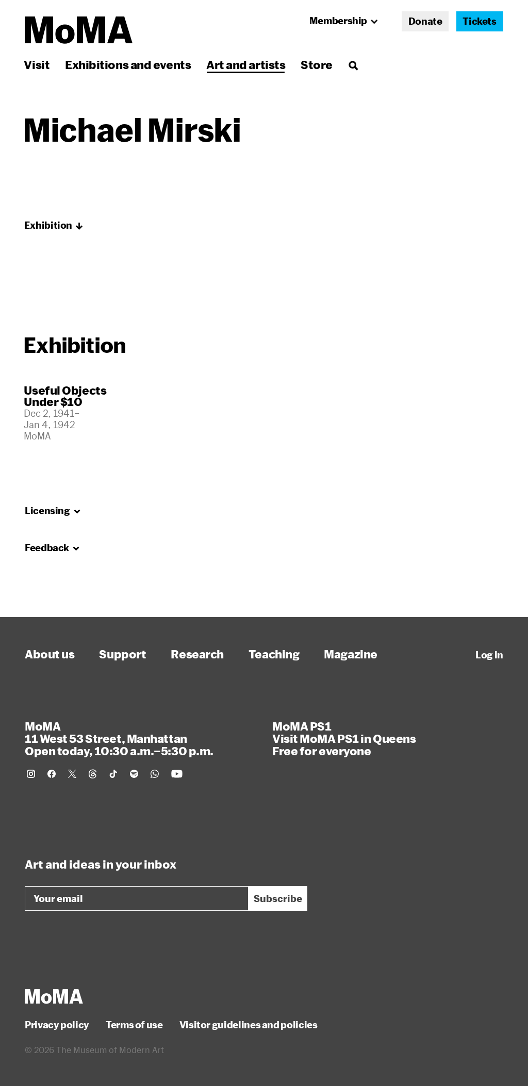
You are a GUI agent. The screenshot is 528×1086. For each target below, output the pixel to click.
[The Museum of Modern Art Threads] (92, 773)
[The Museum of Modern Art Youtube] (177, 773)
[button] (54, 225)
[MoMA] (54, 996)
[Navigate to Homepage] (79, 30)
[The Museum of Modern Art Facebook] (51, 773)
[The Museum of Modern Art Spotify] (134, 773)
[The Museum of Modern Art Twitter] (72, 773)
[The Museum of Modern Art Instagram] (31, 773)
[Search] (352, 64)
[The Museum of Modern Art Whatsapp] (154, 773)
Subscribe (278, 898)
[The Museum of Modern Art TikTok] (113, 773)
